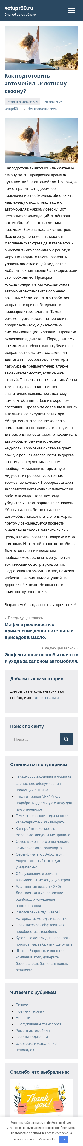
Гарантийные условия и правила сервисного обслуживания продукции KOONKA (43, 783)
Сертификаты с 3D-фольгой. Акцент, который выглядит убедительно (40, 860)
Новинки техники (30, 1011)
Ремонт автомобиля (22, 102)
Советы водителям (32, 1037)
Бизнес (22, 1005)
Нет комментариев (42, 109)
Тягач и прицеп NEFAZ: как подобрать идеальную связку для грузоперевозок (44, 802)
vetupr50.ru (19, 7)
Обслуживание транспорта (39, 1024)
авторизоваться (45, 697)
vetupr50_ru (13, 109)
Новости (23, 1017)
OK (63, 1139)
